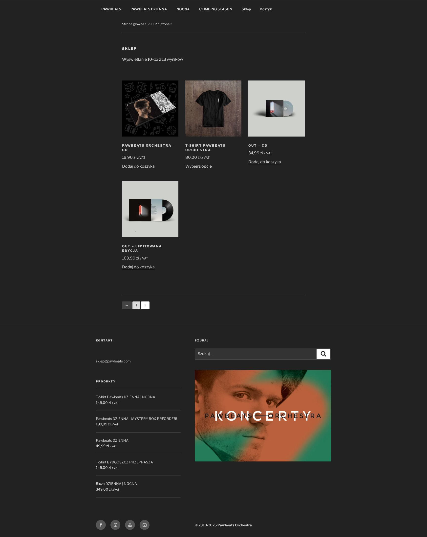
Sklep (246, 9)
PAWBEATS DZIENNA (148, 9)
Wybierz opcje (198, 166)
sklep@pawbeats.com (113, 361)
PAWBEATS (111, 9)
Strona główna (133, 24)
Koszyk (266, 9)
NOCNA (183, 9)
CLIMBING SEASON (215, 9)
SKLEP (152, 24)
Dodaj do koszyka (138, 166)
